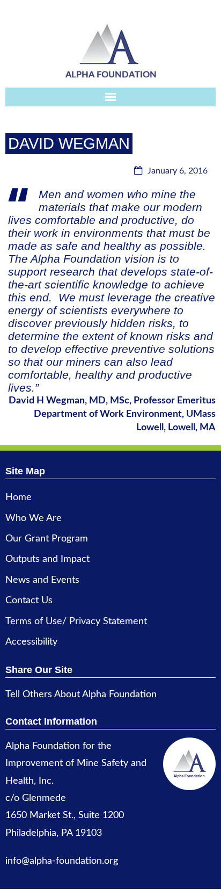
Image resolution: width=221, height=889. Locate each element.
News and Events (42, 580)
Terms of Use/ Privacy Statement (76, 621)
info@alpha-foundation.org (61, 861)
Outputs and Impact (47, 559)
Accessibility (31, 642)
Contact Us (29, 600)
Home (18, 497)
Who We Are (33, 518)
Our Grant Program (46, 539)
